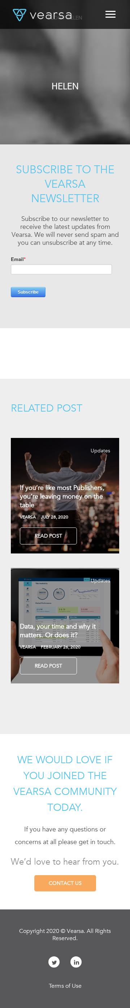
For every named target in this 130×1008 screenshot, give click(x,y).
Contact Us (65, 883)
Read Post (48, 536)
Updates (100, 450)
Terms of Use (65, 986)
